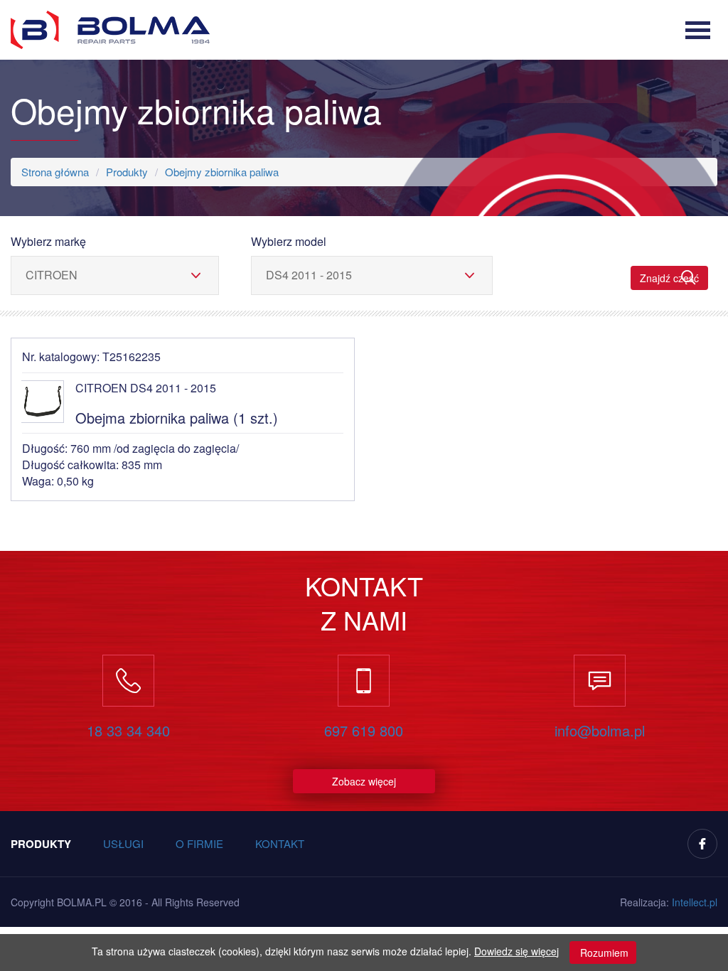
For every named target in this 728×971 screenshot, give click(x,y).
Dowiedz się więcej (516, 951)
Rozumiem (602, 952)
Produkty (127, 171)
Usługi (123, 843)
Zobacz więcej (364, 781)
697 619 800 (363, 731)
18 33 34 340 (128, 731)
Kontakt (279, 843)
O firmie (199, 843)
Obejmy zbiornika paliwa (222, 171)
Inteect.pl (694, 902)
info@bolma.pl (600, 731)
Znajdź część (669, 278)
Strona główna (55, 171)
